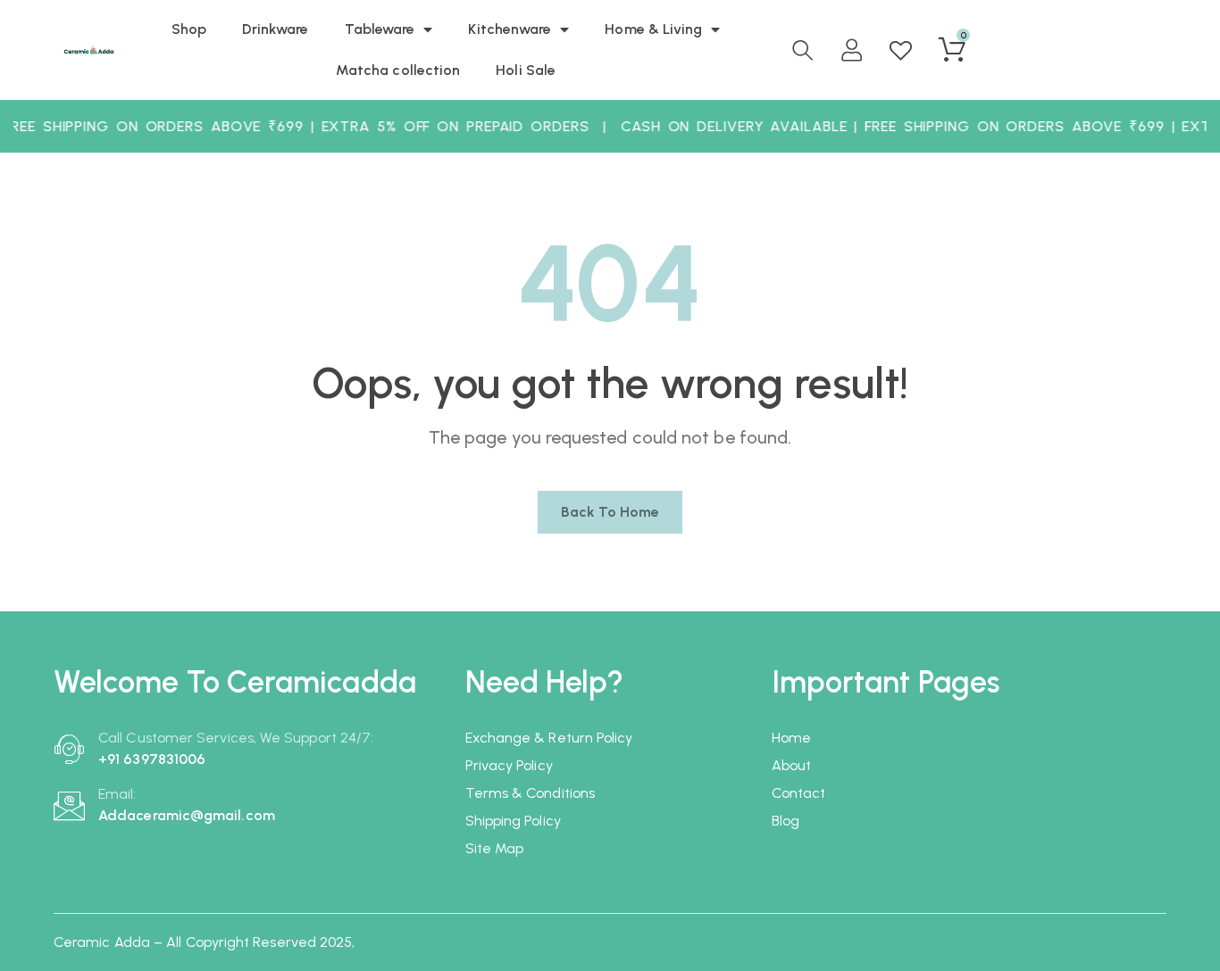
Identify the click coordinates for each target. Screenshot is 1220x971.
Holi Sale (526, 70)
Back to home (610, 511)
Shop (188, 29)
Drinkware (275, 29)
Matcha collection (398, 70)
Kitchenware (509, 29)
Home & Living (653, 29)
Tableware (380, 29)
